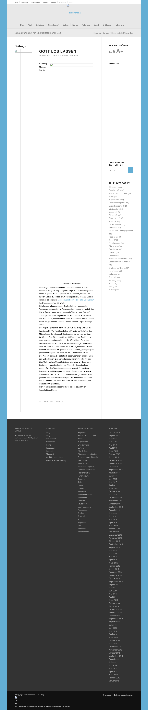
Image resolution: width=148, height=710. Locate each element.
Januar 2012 (114, 680)
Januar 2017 (114, 494)
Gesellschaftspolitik (117, 202)
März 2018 (113, 451)
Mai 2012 (113, 668)
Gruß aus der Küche (117, 267)
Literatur (112, 252)
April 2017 (113, 485)
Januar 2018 (114, 457)
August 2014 (114, 584)
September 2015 (116, 544)
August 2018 (114, 435)
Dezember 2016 (115, 497)
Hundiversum (114, 271)
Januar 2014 (114, 606)
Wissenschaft (114, 218)
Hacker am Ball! (115, 224)
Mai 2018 (113, 444)
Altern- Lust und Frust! (118, 193)
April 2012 (113, 671)
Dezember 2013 (115, 609)
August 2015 (114, 547)
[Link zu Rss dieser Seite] (127, 13)
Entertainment (114, 243)
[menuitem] (17, 2)
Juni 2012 (113, 665)
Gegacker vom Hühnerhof (119, 261)
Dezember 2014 (115, 572)
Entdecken (50, 441)
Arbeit (111, 196)
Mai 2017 (113, 482)
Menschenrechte (116, 205)
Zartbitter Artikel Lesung (56, 460)
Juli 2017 (112, 475)
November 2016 (115, 500)
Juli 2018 (112, 438)
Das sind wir (51, 438)
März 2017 (113, 488)
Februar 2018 (114, 454)
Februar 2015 (114, 565)
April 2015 (113, 559)
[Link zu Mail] (131, 13)
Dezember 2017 (115, 460)
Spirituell (73, 55)
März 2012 (113, 674)
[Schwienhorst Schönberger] (23, 54)
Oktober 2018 (114, 432)
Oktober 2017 (114, 466)
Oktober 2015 (114, 541)
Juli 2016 (112, 513)
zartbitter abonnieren (54, 457)
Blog (48, 432)
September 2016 (116, 506)
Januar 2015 (114, 569)
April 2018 (113, 447)
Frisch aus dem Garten (118, 258)
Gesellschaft (35, 2)
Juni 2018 (113, 441)
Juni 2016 (113, 516)
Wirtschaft (113, 215)
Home (48, 444)
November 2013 (115, 612)
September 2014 (116, 581)
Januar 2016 (114, 531)
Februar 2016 (114, 528)
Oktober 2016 (114, 503)
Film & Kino (114, 246)
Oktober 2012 (114, 652)
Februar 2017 (114, 491)
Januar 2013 (114, 643)
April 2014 (113, 597)
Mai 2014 (113, 593)
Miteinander (63, 55)
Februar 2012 (114, 677)
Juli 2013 (112, 624)
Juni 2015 (113, 553)
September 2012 (116, 655)
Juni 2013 (113, 627)
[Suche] (128, 25)
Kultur (53, 2)
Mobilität (112, 274)
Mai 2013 (113, 631)
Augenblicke (114, 199)
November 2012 (115, 649)
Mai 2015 (113, 556)
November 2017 (115, 463)
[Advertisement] (121, 109)
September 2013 (116, 618)
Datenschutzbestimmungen (123, 695)
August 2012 (114, 659)
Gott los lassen (57, 51)
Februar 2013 (114, 640)
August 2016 (114, 510)
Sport (71, 2)
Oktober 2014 (114, 578)
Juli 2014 (112, 587)
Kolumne (62, 2)
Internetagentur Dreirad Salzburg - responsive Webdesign (49, 706)
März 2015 (113, 562)
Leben (45, 2)
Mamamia (113, 227)
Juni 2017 (113, 479)
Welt (16, 2)
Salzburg (24, 2)
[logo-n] (74, 12)
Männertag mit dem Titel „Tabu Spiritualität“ (76, 299)
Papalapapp (114, 236)
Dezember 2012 (115, 646)
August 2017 (114, 472)
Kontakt (49, 451)
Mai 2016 (113, 519)
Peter (62, 402)
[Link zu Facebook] (122, 13)
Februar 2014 (114, 603)
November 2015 (115, 537)
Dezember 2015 (115, 534)
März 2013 (113, 637)
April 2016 (113, 522)
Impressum (51, 447)
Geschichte (113, 249)
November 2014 (115, 575)
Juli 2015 (112, 550)
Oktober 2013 (114, 615)
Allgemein (113, 187)
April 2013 (113, 634)
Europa (112, 289)
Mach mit (50, 454)
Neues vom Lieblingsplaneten (121, 230)
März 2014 (113, 600)
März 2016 (113, 525)
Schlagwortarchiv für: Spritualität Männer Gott (38, 32)
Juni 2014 (113, 590)
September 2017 (116, 469)
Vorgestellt (113, 212)
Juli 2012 (112, 662)
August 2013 (114, 621)
